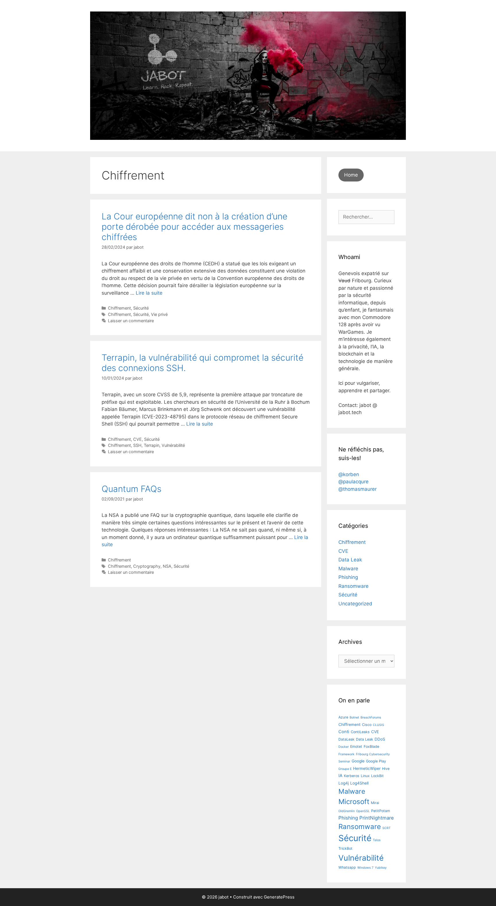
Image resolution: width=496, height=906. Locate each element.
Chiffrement (119, 308)
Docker (343, 747)
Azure (343, 717)
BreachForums (371, 717)
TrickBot (345, 848)
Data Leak (350, 560)
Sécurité (141, 308)
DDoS (380, 739)
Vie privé (159, 314)
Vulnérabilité (173, 445)
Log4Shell (359, 783)
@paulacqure (353, 481)
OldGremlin (346, 811)
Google (358, 761)
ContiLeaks (360, 732)
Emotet (356, 746)
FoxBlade (371, 746)
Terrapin (151, 445)
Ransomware (353, 586)
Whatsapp (347, 867)
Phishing (348, 577)
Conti (343, 731)
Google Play (376, 761)
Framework (346, 754)
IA (340, 775)
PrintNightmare (376, 818)
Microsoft (353, 801)
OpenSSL (363, 811)
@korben (348, 474)
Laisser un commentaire (131, 320)
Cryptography (146, 566)
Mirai (375, 803)
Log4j (343, 783)
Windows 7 (365, 868)
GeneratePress (279, 897)
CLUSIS (378, 725)
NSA (167, 566)
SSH (137, 445)
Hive (386, 768)
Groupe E (345, 769)
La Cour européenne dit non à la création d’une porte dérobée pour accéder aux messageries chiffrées (194, 226)
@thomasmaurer (357, 489)
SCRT (386, 828)
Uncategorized (355, 603)
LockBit (377, 776)
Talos (377, 840)
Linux (365, 776)
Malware (348, 568)
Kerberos (351, 776)
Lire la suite (149, 293)
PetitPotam (380, 811)
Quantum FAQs (131, 489)
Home (351, 175)
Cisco (366, 725)
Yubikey (381, 868)
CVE (137, 439)
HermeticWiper (367, 768)
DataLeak (346, 739)
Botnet (354, 717)
